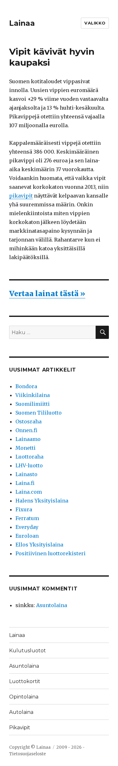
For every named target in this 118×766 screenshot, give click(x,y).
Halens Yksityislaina (41, 500)
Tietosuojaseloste (27, 754)
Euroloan (27, 536)
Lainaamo (28, 439)
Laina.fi (25, 483)
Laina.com (28, 492)
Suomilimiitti (32, 404)
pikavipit (21, 196)
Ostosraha (28, 421)
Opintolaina (23, 697)
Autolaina (21, 712)
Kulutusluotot (27, 651)
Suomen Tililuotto (38, 413)
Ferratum (27, 518)
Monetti (25, 448)
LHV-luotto (29, 465)
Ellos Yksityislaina (39, 544)
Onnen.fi (26, 430)
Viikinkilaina (32, 395)
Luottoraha (29, 457)
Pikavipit (19, 728)
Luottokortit (24, 681)
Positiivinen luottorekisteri (50, 553)
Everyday (26, 527)
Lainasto (26, 474)
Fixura (23, 509)
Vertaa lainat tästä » (47, 293)
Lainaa (22, 23)
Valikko (94, 22)
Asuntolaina (51, 605)
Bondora (26, 386)
